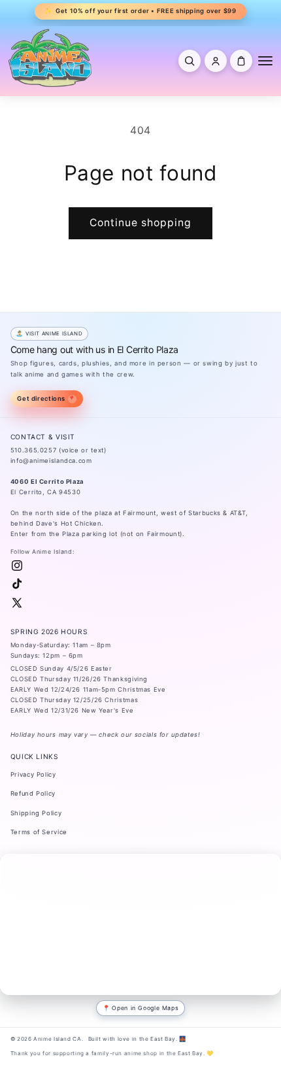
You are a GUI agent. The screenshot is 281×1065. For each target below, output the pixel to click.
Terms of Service (38, 832)
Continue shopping (141, 222)
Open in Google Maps (145, 1007)
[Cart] (241, 61)
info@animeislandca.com (51, 460)
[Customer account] (216, 61)
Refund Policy (33, 793)
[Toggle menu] (265, 60)
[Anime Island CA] (50, 57)
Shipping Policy (35, 813)
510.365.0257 (33, 450)
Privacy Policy (33, 774)
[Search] (189, 61)
